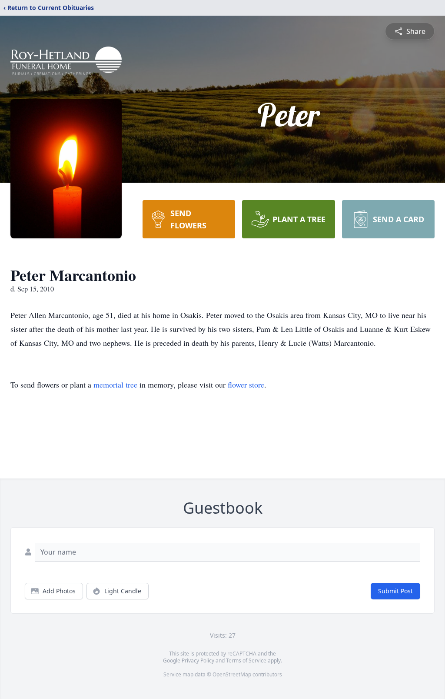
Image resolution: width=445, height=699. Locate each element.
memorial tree (115, 384)
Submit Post (395, 591)
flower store (246, 384)
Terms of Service (246, 660)
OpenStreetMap (232, 674)
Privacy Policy (198, 660)
